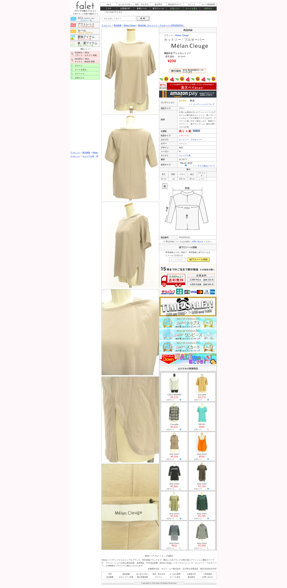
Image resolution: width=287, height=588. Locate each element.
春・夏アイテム (87, 43)
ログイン (79, 65)
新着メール (142, 8)
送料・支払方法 (158, 574)
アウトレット (86, 24)
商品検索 (126, 574)
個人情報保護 (142, 577)
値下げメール (158, 8)
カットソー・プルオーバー (190, 139)
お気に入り (79, 78)
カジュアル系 (185, 155)
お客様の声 (191, 574)
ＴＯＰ (109, 8)
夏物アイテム (86, 36)
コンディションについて (204, 104)
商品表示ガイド (175, 4)
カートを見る (80, 69)
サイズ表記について (206, 166)
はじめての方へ (142, 574)
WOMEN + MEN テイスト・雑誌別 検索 (85, 60)
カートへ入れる (187, 72)
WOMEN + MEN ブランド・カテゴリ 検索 (86, 54)
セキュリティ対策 (126, 577)
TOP (110, 574)
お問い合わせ (197, 241)
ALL (86, 17)
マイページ (79, 74)
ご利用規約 (207, 574)
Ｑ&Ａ (108, 4)
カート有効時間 (208, 4)
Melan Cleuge (182, 35)
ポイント (192, 4)
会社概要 (109, 577)
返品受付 (191, 577)
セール (82, 30)
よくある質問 (175, 574)
